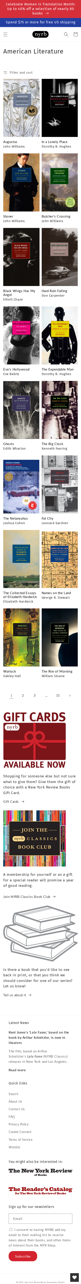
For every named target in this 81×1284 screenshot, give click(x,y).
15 (58, 695)
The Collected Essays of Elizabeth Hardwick (20, 595)
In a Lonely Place (55, 142)
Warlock (9, 671)
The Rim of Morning (57, 671)
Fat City (48, 518)
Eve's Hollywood (16, 369)
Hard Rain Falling (54, 291)
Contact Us (17, 1109)
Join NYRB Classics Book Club (26, 897)
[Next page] (70, 695)
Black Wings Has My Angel (19, 293)
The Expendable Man (58, 369)
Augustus (10, 142)
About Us (15, 1101)
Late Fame (34, 1056)
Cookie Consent (20, 1132)
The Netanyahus (15, 518)
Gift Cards (11, 801)
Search (14, 1094)
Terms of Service (21, 1139)
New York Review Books (35, 1282)
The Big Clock (53, 444)
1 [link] (11, 695)
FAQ (12, 1116)
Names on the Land (56, 593)
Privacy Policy (19, 1124)
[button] (5, 34)
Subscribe (23, 1256)
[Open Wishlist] (74, 1277)
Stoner (8, 216)
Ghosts (8, 444)
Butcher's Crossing (56, 216)
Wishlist (14, 1147)
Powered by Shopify (56, 1282)
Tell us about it (14, 995)
